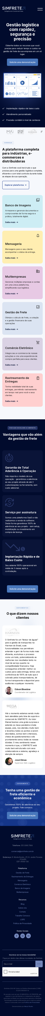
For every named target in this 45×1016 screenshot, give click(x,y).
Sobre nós (22, 908)
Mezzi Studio (28, 1006)
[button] (40, 9)
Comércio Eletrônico (22, 884)
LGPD (22, 919)
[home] (13, 9)
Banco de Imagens (22, 888)
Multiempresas (23, 892)
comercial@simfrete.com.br (22, 851)
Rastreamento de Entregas (22, 877)
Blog (22, 904)
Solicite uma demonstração (23, 62)
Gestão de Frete (22, 873)
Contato (22, 912)
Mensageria (22, 880)
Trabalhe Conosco (22, 916)
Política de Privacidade (22, 923)
